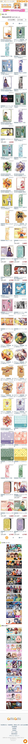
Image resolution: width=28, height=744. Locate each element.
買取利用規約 (14, 733)
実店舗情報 (14, 726)
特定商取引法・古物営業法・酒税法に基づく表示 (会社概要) (14, 724)
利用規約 (14, 730)
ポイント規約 (14, 732)
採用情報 (14, 728)
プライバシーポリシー (14, 735)
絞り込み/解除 (11, 19)
